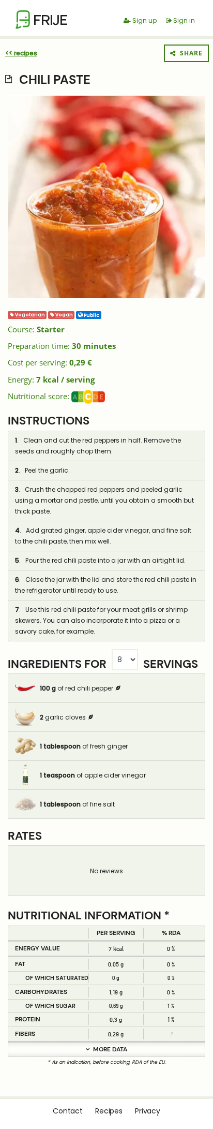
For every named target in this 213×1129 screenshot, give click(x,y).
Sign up (144, 20)
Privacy (147, 1111)
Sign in (183, 20)
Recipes (109, 1111)
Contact (68, 1111)
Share (189, 53)
